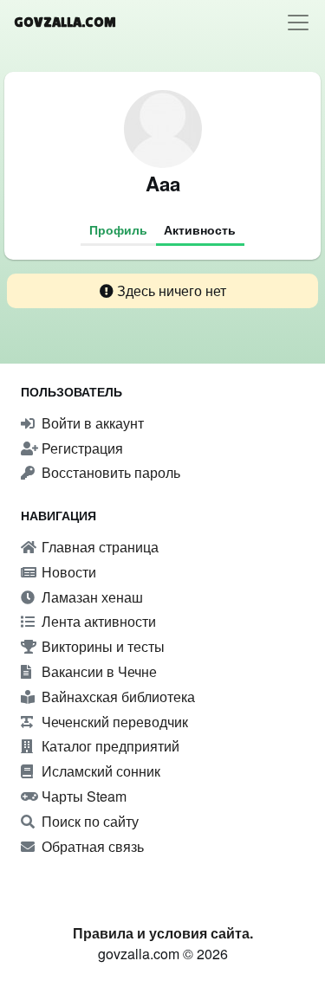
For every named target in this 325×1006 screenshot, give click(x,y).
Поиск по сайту (88, 821)
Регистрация (80, 448)
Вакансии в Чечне (97, 671)
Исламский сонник (99, 771)
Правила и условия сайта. (163, 933)
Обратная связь (91, 846)
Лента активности (97, 621)
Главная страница (98, 547)
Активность (200, 229)
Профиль (118, 229)
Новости (67, 572)
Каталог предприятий (108, 746)
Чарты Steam (82, 796)
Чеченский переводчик (113, 722)
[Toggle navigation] (298, 22)
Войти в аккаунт (91, 423)
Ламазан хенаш (90, 597)
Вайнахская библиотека (116, 696)
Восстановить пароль (109, 472)
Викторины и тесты (101, 646)
